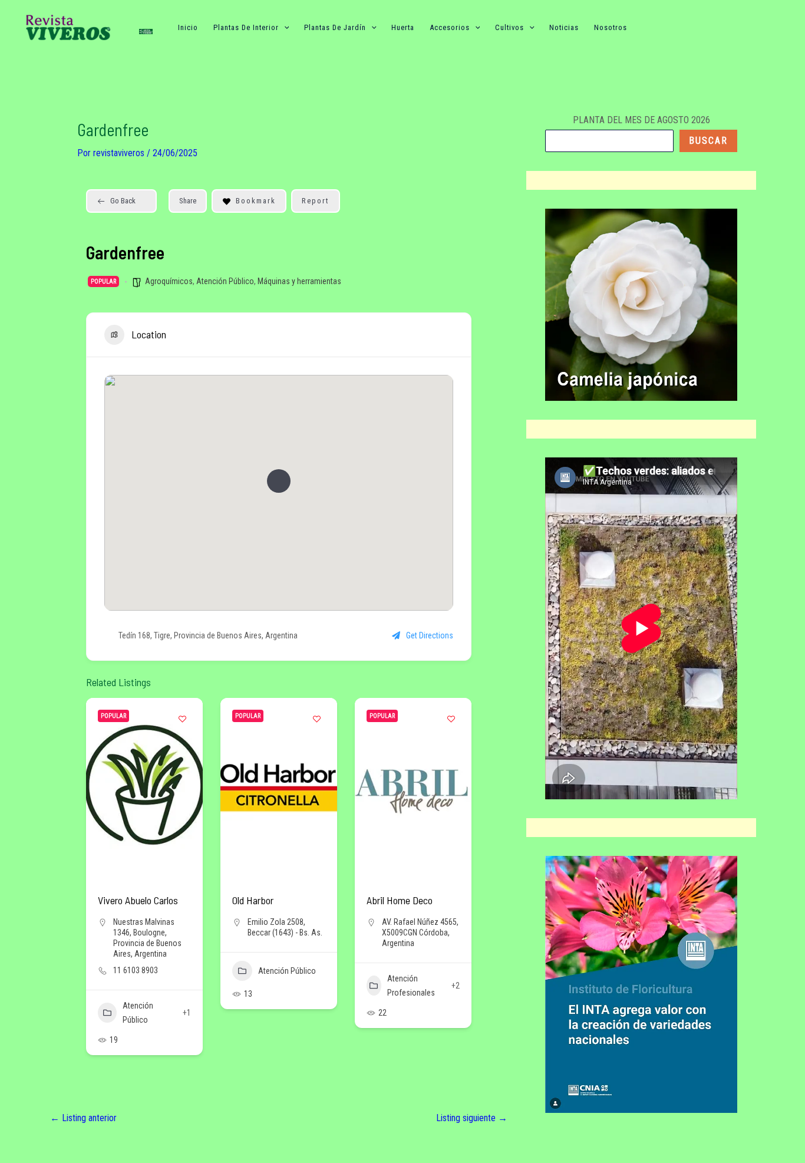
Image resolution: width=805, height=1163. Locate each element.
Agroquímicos (169, 281)
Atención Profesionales (411, 985)
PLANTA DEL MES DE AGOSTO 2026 (641, 120)
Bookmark (256, 200)
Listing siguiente (471, 1118)
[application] (284, 28)
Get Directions (429, 635)
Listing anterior (83, 1118)
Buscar (708, 140)
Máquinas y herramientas (299, 281)
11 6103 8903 (135, 970)
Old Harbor (252, 900)
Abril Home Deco (400, 900)
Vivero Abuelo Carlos (138, 900)
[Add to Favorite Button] (182, 718)
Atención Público (225, 281)
